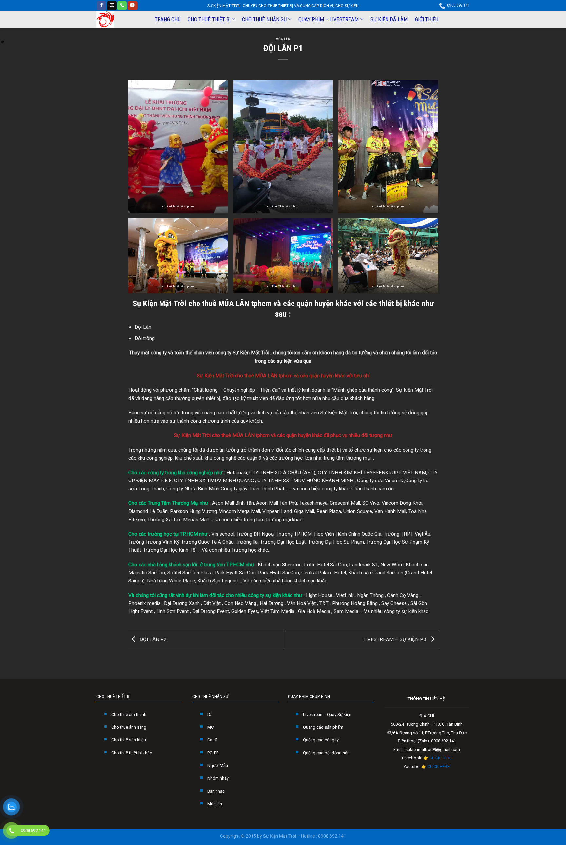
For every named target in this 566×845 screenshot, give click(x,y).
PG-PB (213, 752)
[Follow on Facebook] (101, 5)
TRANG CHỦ (167, 19)
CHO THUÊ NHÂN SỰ (264, 19)
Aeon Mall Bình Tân (233, 503)
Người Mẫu (217, 765)
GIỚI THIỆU (426, 19)
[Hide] (2, 42)
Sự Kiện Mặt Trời (159, 303)
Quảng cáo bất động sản (326, 752)
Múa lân (214, 803)
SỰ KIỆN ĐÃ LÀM (389, 19)
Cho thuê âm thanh (128, 714)
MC (210, 727)
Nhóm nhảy (218, 778)
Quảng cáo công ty (321, 739)
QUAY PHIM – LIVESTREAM (328, 19)
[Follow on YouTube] (132, 5)
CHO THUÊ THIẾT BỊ (209, 19)
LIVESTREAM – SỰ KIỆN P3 (395, 639)
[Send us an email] (112, 5)
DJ (210, 714)
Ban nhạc (216, 791)
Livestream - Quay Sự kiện (327, 714)
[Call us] (122, 5)
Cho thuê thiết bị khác (131, 752)
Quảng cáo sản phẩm (323, 727)
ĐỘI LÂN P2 (153, 639)
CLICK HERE (440, 758)
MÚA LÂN (283, 39)
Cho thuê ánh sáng (128, 727)
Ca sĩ (212, 739)
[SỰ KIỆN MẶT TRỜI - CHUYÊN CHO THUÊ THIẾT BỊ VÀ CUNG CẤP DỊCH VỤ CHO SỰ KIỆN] (119, 19)
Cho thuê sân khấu (128, 739)
